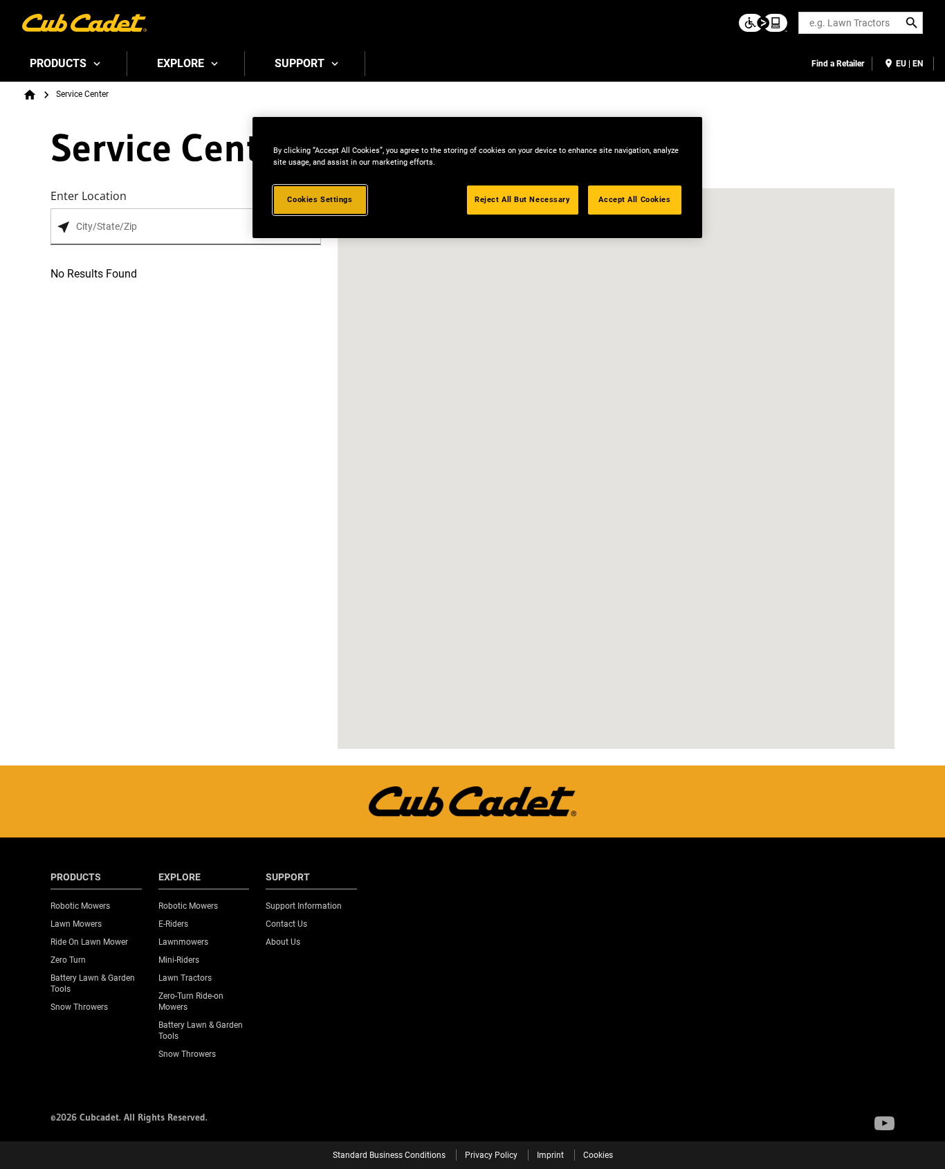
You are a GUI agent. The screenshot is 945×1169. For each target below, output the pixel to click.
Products (58, 63)
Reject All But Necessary (523, 199)
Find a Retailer (837, 64)
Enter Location (89, 196)
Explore (180, 63)
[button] (884, 1123)
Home (30, 95)
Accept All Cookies (634, 199)
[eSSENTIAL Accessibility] (763, 22)
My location (63, 227)
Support (299, 63)
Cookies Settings (319, 199)
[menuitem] (63, 64)
